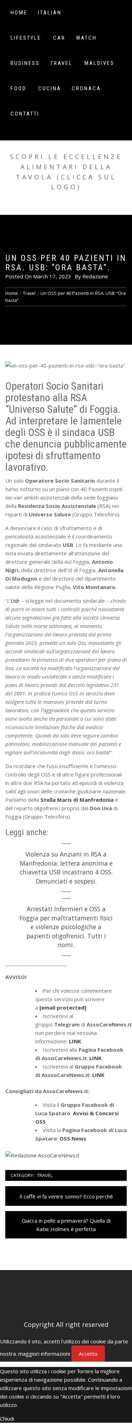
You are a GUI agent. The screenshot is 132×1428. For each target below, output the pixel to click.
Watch (86, 38)
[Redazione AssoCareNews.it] (42, 1154)
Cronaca (86, 88)
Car (59, 38)
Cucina (49, 88)
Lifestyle (26, 38)
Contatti (25, 114)
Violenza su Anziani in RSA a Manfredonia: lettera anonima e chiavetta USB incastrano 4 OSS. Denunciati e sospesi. (66, 867)
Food (18, 88)
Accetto (88, 1353)
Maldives (99, 63)
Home (19, 12)
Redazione (95, 276)
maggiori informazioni (44, 1353)
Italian (50, 12)
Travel (61, 63)
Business (25, 63)
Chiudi (7, 1418)
